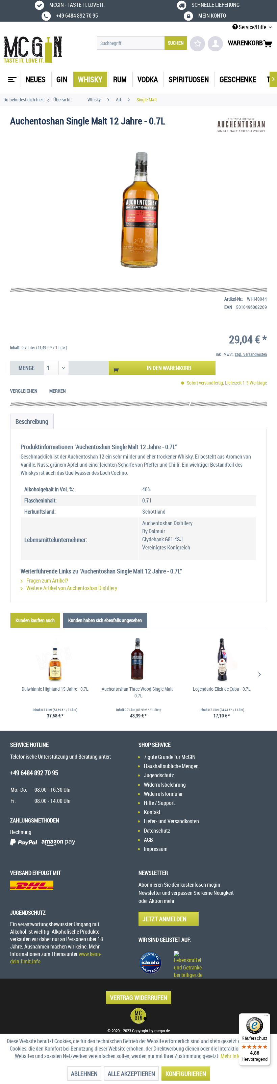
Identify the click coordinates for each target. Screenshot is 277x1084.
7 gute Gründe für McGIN (170, 757)
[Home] (11, 77)
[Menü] (266, 1017)
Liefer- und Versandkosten (171, 821)
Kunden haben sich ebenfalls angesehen (105, 620)
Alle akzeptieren (131, 1073)
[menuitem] (142, 43)
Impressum (156, 849)
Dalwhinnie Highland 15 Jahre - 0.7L (55, 689)
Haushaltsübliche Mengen (171, 766)
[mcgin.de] (138, 1015)
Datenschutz (157, 830)
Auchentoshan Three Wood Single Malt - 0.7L (138, 692)
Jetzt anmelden (164, 919)
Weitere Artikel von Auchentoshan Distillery (71, 588)
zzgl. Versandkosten (251, 354)
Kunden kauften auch (35, 620)
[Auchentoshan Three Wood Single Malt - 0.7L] (138, 658)
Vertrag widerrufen (138, 997)
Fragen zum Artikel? (46, 580)
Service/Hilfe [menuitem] (252, 27)
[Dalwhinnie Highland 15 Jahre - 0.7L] (55, 658)
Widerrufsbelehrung (165, 784)
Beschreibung (32, 421)
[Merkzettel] (197, 43)
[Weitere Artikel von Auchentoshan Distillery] (241, 128)
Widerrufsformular (163, 793)
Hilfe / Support (159, 803)
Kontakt (152, 812)
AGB (148, 839)
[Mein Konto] (215, 43)
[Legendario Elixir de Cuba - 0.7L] (221, 658)
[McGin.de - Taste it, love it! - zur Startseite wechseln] (32, 49)
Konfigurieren (186, 1073)
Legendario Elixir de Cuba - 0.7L (222, 689)
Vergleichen (23, 391)
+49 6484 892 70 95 (34, 772)
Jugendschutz (159, 775)
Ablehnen (84, 1073)
